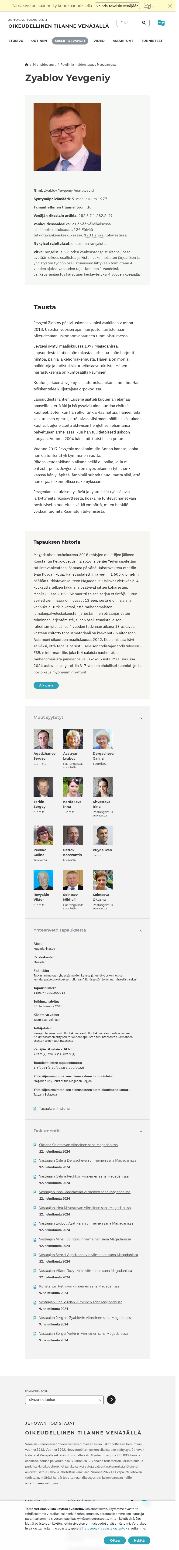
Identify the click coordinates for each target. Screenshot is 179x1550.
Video (99, 41)
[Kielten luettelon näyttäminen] (149, 5)
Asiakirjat (123, 41)
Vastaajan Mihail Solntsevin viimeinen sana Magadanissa (85, 1239)
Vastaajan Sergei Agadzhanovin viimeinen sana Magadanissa (88, 1255)
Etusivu (15, 41)
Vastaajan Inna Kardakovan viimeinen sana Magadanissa (85, 1192)
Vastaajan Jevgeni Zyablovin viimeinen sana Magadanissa (86, 1318)
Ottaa (115, 1540)
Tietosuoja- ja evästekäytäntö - (104, 1528)
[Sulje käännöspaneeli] (170, 5)
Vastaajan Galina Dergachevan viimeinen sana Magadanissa (87, 1160)
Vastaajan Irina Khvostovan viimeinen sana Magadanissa (85, 1208)
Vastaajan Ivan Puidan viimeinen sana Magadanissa (80, 1302)
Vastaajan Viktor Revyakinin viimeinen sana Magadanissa (85, 1271)
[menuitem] (16, 40)
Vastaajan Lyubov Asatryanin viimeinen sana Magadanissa (86, 1223)
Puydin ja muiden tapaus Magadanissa (88, 64)
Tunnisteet (152, 41)
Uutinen (39, 41)
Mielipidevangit (70, 41)
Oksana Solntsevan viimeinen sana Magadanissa (78, 1145)
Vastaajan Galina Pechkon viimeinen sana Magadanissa (84, 1176)
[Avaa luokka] (111, 1400)
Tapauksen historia (54, 1109)
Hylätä (139, 1540)
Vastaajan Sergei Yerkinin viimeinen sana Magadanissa (83, 1333)
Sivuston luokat (42, 1400)
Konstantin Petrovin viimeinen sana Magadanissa (79, 1286)
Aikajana (46, 685)
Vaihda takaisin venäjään (117, 5)
